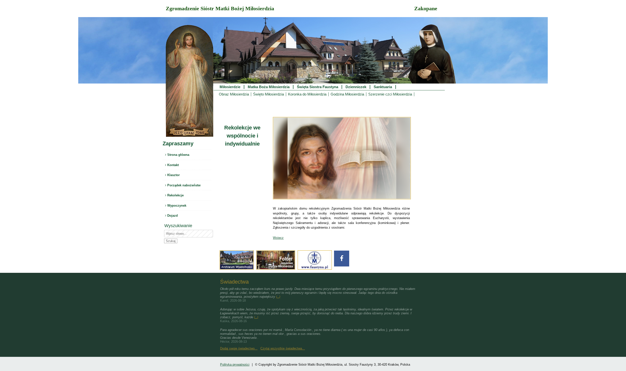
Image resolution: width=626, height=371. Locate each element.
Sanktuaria (383, 87)
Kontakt (172, 165)
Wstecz (278, 238)
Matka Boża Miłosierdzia (269, 87)
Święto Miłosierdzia (268, 94)
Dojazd (172, 215)
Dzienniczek (356, 87)
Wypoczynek (176, 205)
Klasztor (173, 175)
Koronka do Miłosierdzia (307, 94)
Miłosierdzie (230, 87)
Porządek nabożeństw (183, 185)
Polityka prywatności (234, 364)
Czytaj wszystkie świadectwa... (282, 348)
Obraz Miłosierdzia (234, 94)
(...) (278, 296)
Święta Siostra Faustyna (317, 87)
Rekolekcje (175, 195)
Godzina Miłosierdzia (347, 94)
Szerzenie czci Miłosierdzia (390, 94)
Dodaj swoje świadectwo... (238, 348)
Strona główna (177, 155)
